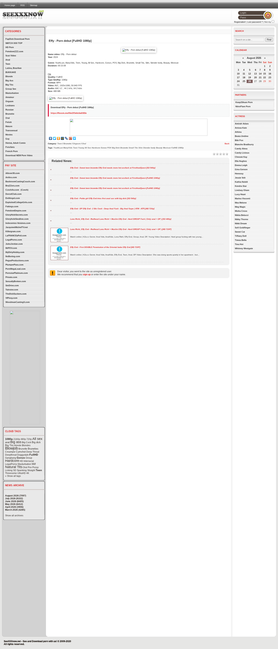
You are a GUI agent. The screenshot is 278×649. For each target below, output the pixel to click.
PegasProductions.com (17, 260)
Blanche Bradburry (244, 144)
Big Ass (9, 80)
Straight (31, 470)
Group (29, 458)
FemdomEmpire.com (15, 210)
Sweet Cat (240, 232)
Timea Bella (240, 240)
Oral (7, 118)
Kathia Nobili (241, 182)
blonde (17, 445)
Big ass (15, 442)
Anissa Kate (241, 128)
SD (14, 470)
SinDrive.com (12, 285)
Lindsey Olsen (242, 190)
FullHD (33, 454)
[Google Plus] (70, 138)
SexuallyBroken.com (15, 281)
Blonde (9, 76)
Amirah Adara (241, 124)
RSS (22, 5)
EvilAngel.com (12, 198)
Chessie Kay (241, 157)
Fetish (8, 122)
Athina (238, 132)
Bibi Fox (239, 140)
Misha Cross (241, 211)
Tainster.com (11, 289)
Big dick (36, 442)
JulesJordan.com (14, 244)
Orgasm (9, 101)
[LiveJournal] (66, 138)
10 (238, 73)
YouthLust (58, 148)
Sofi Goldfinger (242, 227)
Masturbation (12, 93)
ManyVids (67, 148)
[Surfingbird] (74, 138)
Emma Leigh (241, 165)
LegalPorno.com (13, 240)
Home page (10, 5)
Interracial (29, 461)
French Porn (11, 151)
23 (270, 77)
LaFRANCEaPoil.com (15, 235)
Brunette (9, 114)
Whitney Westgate (244, 248)
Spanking (22, 470)
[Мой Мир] (62, 138)
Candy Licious (242, 153)
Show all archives (14, 515)
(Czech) (24, 190)
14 (260, 73)
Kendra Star (241, 186)
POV (109, 148)
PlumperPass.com (14, 265)
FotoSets (10, 147)
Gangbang (10, 458)
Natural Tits (13, 467)
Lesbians (10, 105)
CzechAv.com (12, 190)
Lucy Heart (240, 194)
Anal (7, 60)
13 (255, 73)
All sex (37, 439)
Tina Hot (239, 244)
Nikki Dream (241, 223)
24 (238, 81)
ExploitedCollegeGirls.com (18, 202)
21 (260, 77)
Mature (8, 126)
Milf (34, 464)
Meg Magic (240, 207)
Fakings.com (11, 206)
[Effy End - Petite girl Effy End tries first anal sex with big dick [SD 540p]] (50, 200)
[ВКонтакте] (51, 138)
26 (249, 81)
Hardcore (12, 461)
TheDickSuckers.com (15, 294)
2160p (16, 439)
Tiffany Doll (240, 236)
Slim (140, 148)
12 (249, 73)
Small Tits (133, 148)
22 (264, 77)
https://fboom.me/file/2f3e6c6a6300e (69, 113)
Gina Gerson (241, 169)
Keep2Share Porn (244, 102)
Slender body (149, 148)
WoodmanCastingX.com (17, 302)
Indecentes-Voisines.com (17, 223)
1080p (9, 438)
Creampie (10, 452)
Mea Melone (241, 203)
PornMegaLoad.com (15, 269)
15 (264, 73)
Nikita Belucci (241, 215)
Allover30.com (12, 173)
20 (255, 77)
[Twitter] (55, 138)
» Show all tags (13, 476)
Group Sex (10, 89)
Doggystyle (23, 455)
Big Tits (9, 85)
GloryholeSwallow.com (17, 219)
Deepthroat (11, 455)
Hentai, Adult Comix (15, 143)
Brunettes (33, 448)
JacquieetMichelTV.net (16, 227)
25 (244, 81)
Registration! (240, 22)
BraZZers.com (12, 186)
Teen (7, 64)
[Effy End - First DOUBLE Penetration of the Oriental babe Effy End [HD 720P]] (59, 259)
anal (7, 442)
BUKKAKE (10, 72)
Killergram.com (13, 231)
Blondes (26, 445)
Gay (7, 139)
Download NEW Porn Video (19, 155)
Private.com (11, 277)
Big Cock (26, 442)
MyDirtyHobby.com (14, 252)
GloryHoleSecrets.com (16, 215)
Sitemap (33, 5)
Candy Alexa (241, 148)
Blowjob (11, 448)
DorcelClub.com (13, 194)
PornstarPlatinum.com (16, 273)
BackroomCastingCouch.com (20, 181)
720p (29, 439)
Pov (30, 467)
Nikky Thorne (241, 219)
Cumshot (21, 451)
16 (270, 73)
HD (21, 461)
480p (23, 439)
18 (244, 77)
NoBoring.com (12, 256)
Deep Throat (32, 452)
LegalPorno (11, 464)
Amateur (9, 97)
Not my (267, 22)
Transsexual (11, 130)
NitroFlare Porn (243, 106)
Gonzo (21, 457)
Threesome (11, 473)
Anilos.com (11, 177)
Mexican (167, 148)
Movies (8, 134)
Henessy (239, 173)
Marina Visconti (242, 198)
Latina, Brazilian (13, 68)
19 (249, 77)
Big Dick (116, 148)
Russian (9, 110)
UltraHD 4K (23, 473)
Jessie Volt (240, 178)
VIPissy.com (11, 298)
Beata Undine (241, 136)
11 (244, 73)
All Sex (88, 148)
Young (81, 148)
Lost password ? (255, 22)
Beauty (159, 148)
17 (238, 77)
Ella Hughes (241, 161)
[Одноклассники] (59, 138)
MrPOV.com (11, 248)
